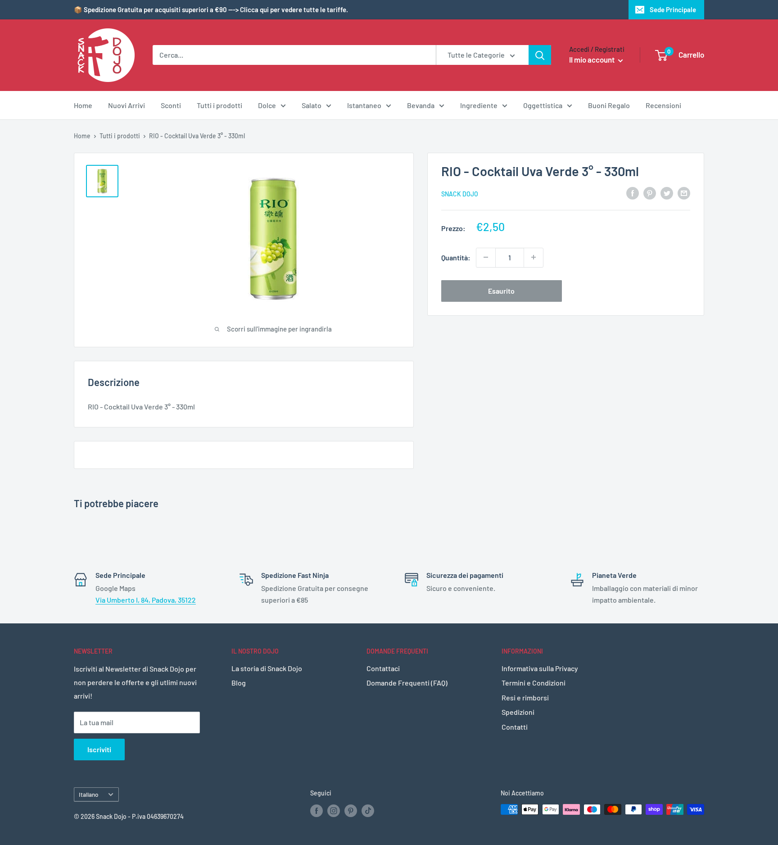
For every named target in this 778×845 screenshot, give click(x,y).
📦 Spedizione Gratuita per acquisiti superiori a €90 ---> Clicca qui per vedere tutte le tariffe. (211, 9)
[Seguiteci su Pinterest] (350, 810)
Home (83, 105)
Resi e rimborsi (525, 697)
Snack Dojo (459, 193)
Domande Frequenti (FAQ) (407, 682)
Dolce (267, 105)
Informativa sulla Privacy (540, 668)
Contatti (515, 726)
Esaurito (501, 290)
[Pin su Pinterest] (649, 193)
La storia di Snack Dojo (266, 668)
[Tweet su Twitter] (666, 193)
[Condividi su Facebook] (632, 193)
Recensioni (663, 105)
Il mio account (592, 59)
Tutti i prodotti (219, 105)
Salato (311, 105)
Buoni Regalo (609, 105)
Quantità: (455, 257)
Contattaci (383, 668)
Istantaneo (364, 105)
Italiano (89, 794)
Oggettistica (542, 105)
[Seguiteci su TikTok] (368, 810)
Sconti (171, 105)
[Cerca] (540, 55)
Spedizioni (518, 712)
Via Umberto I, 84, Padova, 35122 (145, 599)
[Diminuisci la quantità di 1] (485, 257)
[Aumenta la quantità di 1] (533, 257)
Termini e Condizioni (533, 682)
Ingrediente (479, 105)
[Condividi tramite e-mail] (684, 193)
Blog (238, 682)
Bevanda (420, 105)
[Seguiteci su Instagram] (333, 810)
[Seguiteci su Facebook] (316, 810)
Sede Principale (673, 9)
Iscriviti (99, 749)
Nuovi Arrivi (126, 105)
